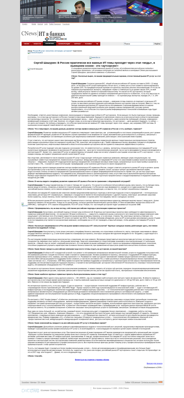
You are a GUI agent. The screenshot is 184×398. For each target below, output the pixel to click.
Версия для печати (154, 363)
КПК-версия (135, 382)
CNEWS (26, 44)
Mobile (34, 24)
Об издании (45, 390)
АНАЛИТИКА (49, 43)
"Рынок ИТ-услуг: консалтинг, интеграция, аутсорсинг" (52, 51)
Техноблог (25, 382)
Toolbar (127, 382)
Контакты (69, 390)
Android (40, 24)
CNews (126, 388)
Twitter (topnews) (55, 24)
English (24, 24)
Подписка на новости (149, 382)
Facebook (66, 24)
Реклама (53, 390)
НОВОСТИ (37, 44)
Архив (43, 382)
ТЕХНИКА (88, 44)
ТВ (97, 44)
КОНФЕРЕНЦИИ (64, 44)
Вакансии (61, 390)
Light (46, 24)
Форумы (33, 382)
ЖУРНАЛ (77, 44)
